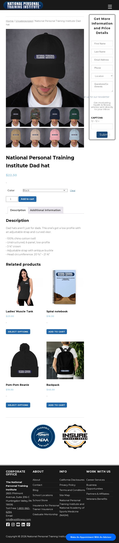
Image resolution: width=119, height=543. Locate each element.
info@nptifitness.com (18, 519)
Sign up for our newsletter (100, 97)
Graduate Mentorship (45, 514)
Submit (104, 134)
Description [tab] (18, 210)
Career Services (95, 479)
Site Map (65, 495)
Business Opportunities (94, 486)
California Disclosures (72, 479)
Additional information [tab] (45, 210)
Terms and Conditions (72, 490)
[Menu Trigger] (110, 6)
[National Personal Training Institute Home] (23, 5)
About (36, 479)
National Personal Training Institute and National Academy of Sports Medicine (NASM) (72, 508)
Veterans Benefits (96, 498)
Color (11, 190)
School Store (40, 500)
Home (9, 21)
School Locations (43, 495)
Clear (72, 190)
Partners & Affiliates (97, 493)
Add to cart (27, 199)
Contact (37, 484)
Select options (18, 331)
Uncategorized (24, 21)
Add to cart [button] (56, 331)
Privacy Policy (67, 484)
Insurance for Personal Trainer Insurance (46, 507)
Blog (35, 490)
